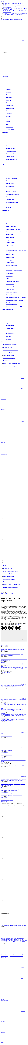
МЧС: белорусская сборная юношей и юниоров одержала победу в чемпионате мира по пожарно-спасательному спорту (14, 760)
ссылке (17, 624)
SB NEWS (3, 1)
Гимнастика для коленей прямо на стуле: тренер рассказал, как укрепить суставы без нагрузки (12, 794)
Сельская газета (4, 939)
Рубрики (3, 19)
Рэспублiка (13, 938)
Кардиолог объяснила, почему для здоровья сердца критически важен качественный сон (12, 789)
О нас (2, 925)
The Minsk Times (23, 940)
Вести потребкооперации (6, 941)
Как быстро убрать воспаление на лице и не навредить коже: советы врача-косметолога (13, 705)
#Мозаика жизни (4, 657)
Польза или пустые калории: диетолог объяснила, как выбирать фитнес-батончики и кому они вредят (13, 780)
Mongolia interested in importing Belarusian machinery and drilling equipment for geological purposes (15, 14)
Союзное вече (16, 940)
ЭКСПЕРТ (22, 941)
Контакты (24, 925)
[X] (9, 628)
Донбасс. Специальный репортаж (11, 363)
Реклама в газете (9, 954)
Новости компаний (18, 956)
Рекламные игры (4, 956)
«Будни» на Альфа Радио (9, 352)
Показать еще (4, 801)
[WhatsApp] (16, 628)
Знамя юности (11, 939)
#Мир (2, 652)
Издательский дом (17, 19)
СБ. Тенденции (16, 941)
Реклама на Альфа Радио (19, 954)
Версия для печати (20, 640)
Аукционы (11, 956)
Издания (7, 19)
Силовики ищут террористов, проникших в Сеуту (12, 764)
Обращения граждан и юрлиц (10, 925)
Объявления (3, 957)
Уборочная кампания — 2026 (10, 350)
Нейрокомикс (6, 360)
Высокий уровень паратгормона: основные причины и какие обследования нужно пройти (13, 686)
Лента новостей (4, 645)
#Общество (3, 757)
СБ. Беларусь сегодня (5, 938)
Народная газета (20, 938)
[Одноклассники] (5, 628)
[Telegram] (19, 628)
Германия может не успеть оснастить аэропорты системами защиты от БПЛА (12, 710)
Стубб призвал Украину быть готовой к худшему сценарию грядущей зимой (12, 654)
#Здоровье (3, 648)
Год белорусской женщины (10, 344)
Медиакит (3, 954)
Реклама (19, 925)
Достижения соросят (5, 672)
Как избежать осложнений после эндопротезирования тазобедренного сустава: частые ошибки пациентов (13, 715)
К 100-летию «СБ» (7, 347)
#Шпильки (3, 703)
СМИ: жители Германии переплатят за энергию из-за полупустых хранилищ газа (13, 784)
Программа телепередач (9, 358)
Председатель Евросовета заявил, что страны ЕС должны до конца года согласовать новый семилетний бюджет (14, 668)
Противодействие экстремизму (10, 366)
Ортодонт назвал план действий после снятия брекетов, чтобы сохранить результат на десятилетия (14, 700)
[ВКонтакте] (2, 628)
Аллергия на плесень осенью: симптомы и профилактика (14, 663)
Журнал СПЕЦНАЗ (19, 939)
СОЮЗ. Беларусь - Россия (7, 940)
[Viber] (12, 628)
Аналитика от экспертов (9, 355)
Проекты (11, 19)
